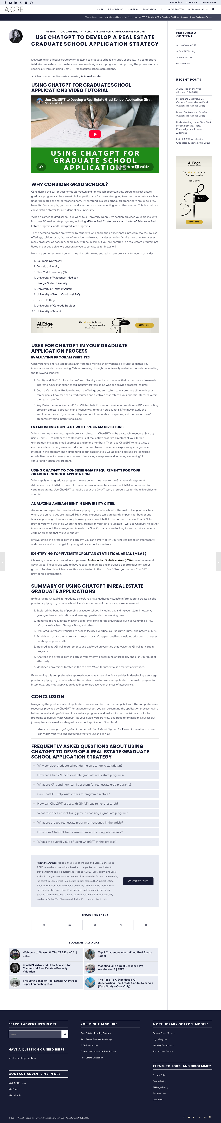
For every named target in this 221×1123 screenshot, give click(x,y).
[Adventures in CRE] (13, 9)
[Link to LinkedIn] (15, 2)
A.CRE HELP (191, 2)
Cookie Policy (159, 1081)
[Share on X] (44, 925)
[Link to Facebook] (5, 2)
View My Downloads (163, 1045)
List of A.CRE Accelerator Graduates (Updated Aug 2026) (193, 141)
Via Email (13, 1089)
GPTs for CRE (183, 63)
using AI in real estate (87, 76)
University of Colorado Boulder (56, 306)
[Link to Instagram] (31, 2)
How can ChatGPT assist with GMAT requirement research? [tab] (77, 803)
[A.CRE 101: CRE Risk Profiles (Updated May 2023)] (2, 561)
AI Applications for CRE (128, 31)
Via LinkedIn (15, 1095)
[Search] (213, 9)
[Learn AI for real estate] (194, 228)
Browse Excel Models (163, 1033)
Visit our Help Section (22, 1058)
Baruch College (46, 300)
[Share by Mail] (95, 925)
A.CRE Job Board (89, 1045)
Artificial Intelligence (95, 31)
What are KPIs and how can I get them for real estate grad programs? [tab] (84, 784)
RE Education (55, 31)
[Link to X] (20, 2)
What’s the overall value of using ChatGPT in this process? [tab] (77, 842)
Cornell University (48, 266)
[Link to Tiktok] (26, 2)
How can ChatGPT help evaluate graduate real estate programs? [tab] (80, 775)
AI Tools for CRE (184, 57)
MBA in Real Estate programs (105, 221)
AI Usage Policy (160, 1087)
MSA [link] (129, 560)
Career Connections (134, 729)
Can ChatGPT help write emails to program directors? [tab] (73, 794)
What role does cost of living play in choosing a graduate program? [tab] (82, 813)
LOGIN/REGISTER (209, 2)
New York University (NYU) (53, 272)
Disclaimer (158, 1099)
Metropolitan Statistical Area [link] (106, 560)
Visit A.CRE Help (17, 1083)
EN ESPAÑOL (176, 2)
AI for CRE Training (185, 51)
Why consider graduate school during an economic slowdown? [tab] (79, 766)
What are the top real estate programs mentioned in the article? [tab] (80, 822)
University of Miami (49, 311)
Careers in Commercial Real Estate (98, 1051)
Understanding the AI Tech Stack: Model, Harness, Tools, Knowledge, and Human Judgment (194, 127)
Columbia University (49, 261)
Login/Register (160, 1039)
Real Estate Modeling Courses (96, 1033)
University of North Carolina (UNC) (58, 294)
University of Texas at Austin (55, 289)
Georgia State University (52, 283)
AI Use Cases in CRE (186, 45)
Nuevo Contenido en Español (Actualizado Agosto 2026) (192, 114)
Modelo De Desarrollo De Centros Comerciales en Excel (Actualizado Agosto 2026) (192, 102)
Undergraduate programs (74, 226)
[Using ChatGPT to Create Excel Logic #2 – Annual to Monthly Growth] (218, 561)
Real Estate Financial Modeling (96, 1039)
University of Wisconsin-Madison (57, 278)
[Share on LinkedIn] (69, 925)
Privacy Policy (160, 1075)
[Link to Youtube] (10, 2)
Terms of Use (159, 1093)
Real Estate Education (92, 1057)
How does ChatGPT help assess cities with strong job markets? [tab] (80, 832)
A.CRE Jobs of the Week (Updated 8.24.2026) (189, 90)
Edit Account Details (163, 1051)
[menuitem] (176, 2)
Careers (71, 31)
